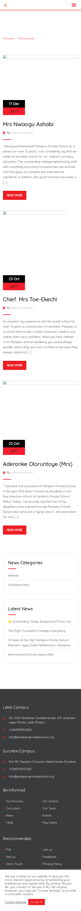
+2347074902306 (20, 730)
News (9, 815)
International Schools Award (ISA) (31, 654)
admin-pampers (22, 132)
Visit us (11, 857)
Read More (14, 195)
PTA (8, 849)
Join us (47, 849)
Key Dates (50, 822)
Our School (50, 801)
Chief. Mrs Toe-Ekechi (30, 299)
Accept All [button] (36, 901)
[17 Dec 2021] (40, 84)
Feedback (49, 857)
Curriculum (13, 808)
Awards (13, 575)
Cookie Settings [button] (15, 902)
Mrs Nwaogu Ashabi (28, 124)
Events (47, 815)
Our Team (49, 808)
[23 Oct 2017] (34, 250)
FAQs (9, 822)
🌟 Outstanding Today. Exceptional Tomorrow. (39, 621)
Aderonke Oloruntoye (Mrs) (37, 463)
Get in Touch (14, 864)
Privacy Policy (52, 864)
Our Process (14, 801)
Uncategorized (18, 585)
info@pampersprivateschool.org (31, 737)
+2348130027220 (20, 769)
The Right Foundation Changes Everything (36, 631)
